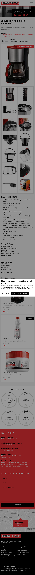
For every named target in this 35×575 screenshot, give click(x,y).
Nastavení (5, 293)
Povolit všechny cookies (20, 293)
